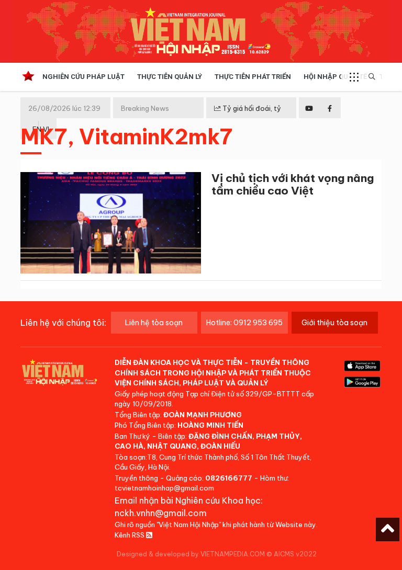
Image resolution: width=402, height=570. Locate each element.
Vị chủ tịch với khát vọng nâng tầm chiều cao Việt (292, 184)
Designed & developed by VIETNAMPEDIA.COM (191, 554)
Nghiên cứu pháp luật (83, 77)
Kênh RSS (130, 535)
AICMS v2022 (295, 554)
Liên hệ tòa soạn (154, 322)
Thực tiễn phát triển (253, 77)
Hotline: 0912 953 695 (244, 322)
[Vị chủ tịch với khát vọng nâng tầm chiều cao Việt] (110, 224)
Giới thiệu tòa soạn (334, 322)
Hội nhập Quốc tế (335, 77)
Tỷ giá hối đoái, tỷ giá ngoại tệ (247, 116)
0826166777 (228, 478)
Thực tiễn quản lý (169, 77)
